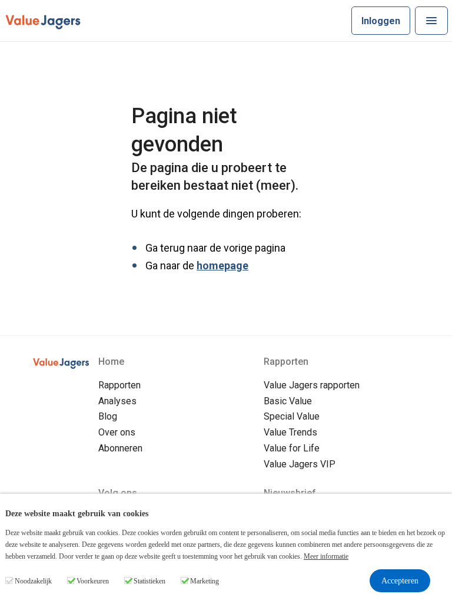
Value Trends (290, 432)
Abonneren (120, 448)
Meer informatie (326, 556)
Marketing (204, 581)
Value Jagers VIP (299, 464)
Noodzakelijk (33, 581)
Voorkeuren (93, 581)
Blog (107, 416)
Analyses (117, 401)
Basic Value (288, 401)
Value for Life (292, 448)
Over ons (116, 432)
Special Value (292, 416)
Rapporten (119, 385)
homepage (222, 265)
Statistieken (149, 581)
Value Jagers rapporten (312, 385)
